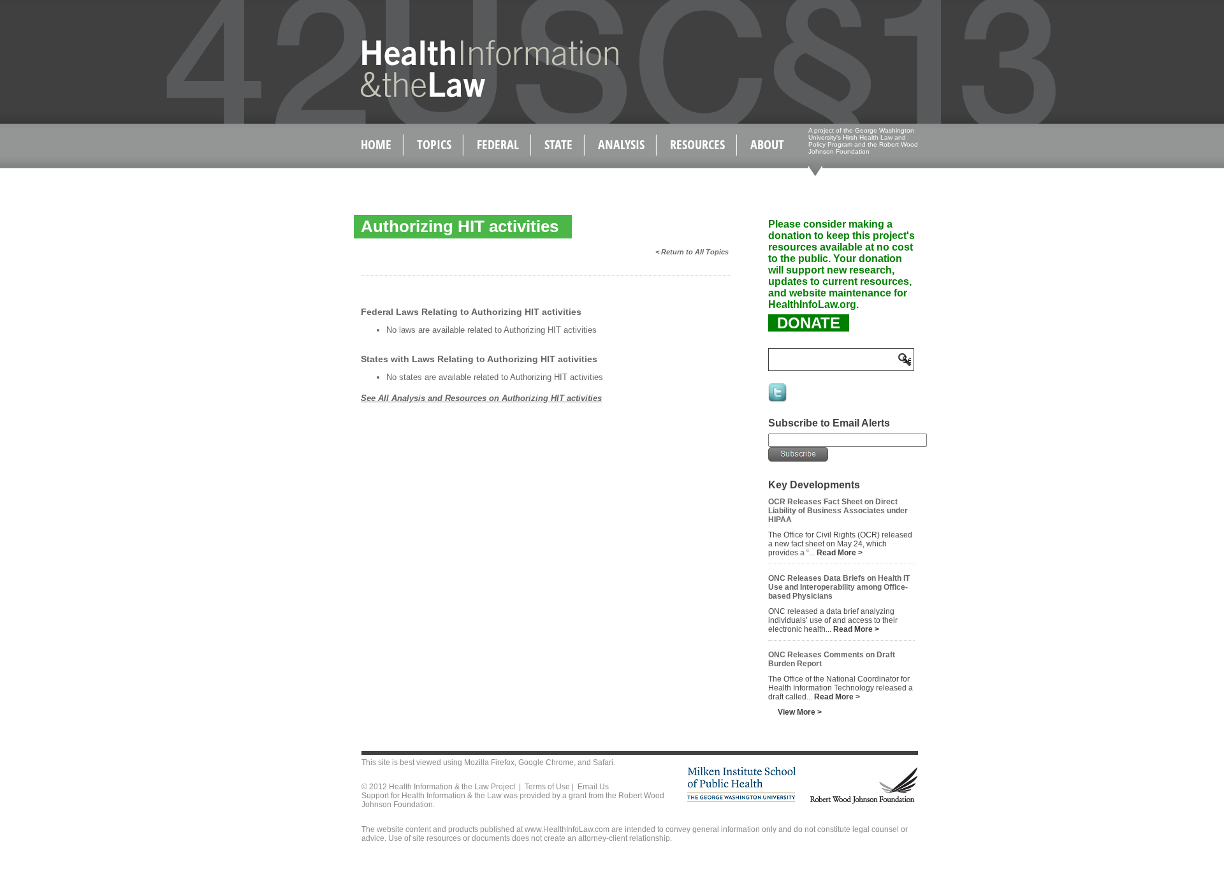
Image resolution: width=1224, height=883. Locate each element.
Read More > (840, 552)
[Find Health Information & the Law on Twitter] (778, 401)
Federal (498, 144)
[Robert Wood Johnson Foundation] (863, 801)
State (558, 144)
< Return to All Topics (692, 252)
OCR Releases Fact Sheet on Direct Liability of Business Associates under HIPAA (838, 510)
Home (376, 144)
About (767, 144)
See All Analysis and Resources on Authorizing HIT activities (481, 398)
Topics (434, 144)
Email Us (593, 786)
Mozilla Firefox (489, 762)
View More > (800, 712)
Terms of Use (547, 786)
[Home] (462, 94)
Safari (603, 762)
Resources (697, 144)
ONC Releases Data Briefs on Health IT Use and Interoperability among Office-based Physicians (839, 587)
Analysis (621, 144)
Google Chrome (546, 762)
